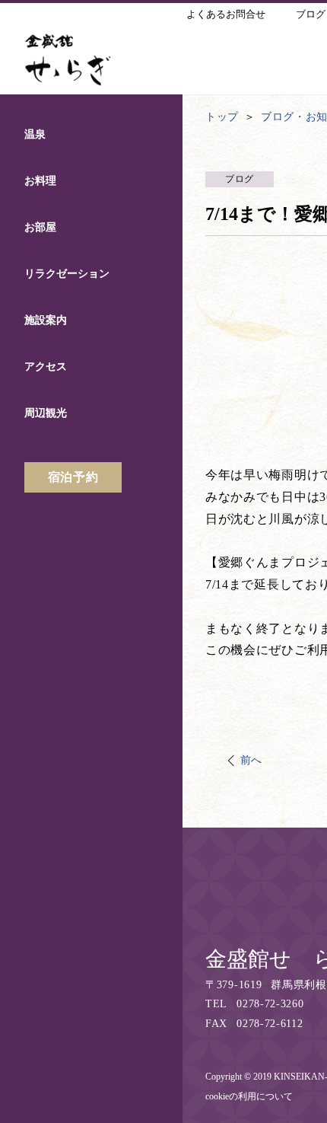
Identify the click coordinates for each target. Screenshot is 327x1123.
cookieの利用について (249, 1096)
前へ (251, 760)
